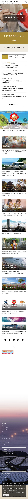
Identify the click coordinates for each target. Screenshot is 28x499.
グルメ (3, 431)
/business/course (6, 180)
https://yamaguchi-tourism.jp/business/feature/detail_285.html (12, 319)
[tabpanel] (14, 18)
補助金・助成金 (5, 477)
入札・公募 (4, 480)
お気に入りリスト (5, 442)
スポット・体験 (5, 427)
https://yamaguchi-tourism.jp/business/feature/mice (10, 279)
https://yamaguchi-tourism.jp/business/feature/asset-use (11, 299)
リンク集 (3, 455)
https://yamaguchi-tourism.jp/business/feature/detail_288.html (12, 159)
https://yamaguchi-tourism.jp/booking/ (11, 220)
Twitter (14, 340)
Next (25, 120)
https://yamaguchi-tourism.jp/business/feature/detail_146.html (12, 259)
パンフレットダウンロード (7, 466)
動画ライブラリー (5, 464)
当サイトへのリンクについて (8, 458)
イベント (3, 433)
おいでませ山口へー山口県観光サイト (9, 2)
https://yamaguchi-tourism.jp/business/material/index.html (11, 137)
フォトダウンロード (6, 462)
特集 (3, 425)
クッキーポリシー (10, 492)
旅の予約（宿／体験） (6, 438)
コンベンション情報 (6, 475)
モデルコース (4, 429)
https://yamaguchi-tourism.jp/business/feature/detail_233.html (12, 201)
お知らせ (3, 444)
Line (5, 340)
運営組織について (5, 451)
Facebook (10, 340)
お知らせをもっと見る (13, 104)
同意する (6, 495)
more (14, 65)
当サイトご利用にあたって (7, 453)
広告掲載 (3, 460)
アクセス (3, 440)
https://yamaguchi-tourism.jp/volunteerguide (12, 238)
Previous (3, 120)
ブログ (3, 436)
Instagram (18, 340)
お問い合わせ (4, 468)
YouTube (22, 340)
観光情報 (14, 40)
